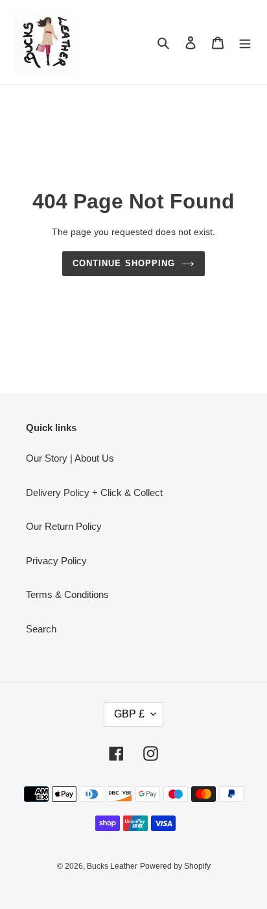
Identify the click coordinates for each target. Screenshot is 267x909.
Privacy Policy (56, 560)
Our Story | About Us (70, 458)
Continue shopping (124, 263)
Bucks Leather (112, 866)
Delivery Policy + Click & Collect (94, 492)
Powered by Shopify (175, 866)
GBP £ (129, 713)
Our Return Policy (64, 526)
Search (41, 628)
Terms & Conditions (67, 594)
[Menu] (245, 42)
